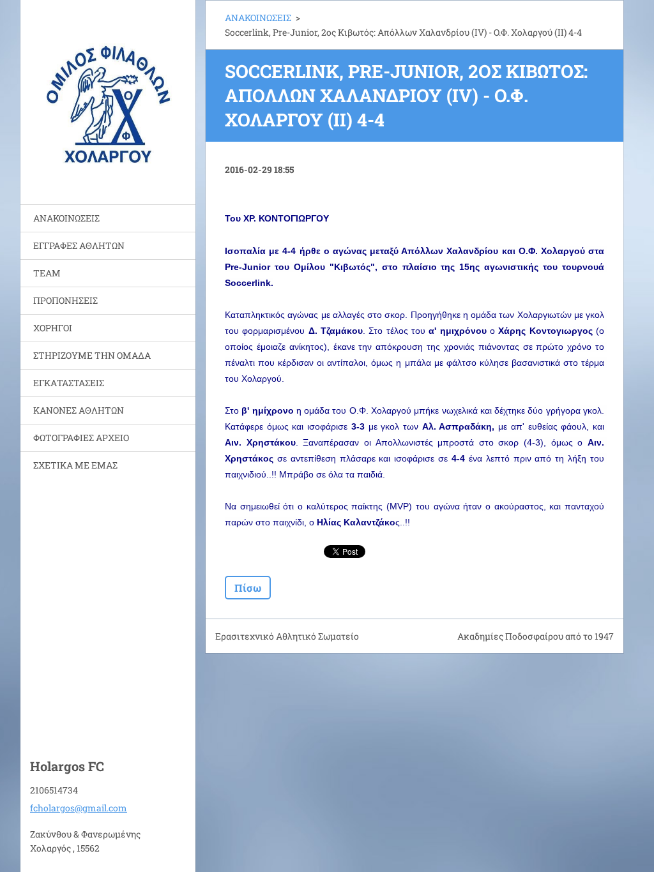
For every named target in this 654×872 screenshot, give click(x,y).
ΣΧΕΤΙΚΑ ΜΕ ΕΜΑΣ (75, 465)
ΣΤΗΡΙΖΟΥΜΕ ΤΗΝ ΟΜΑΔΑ (92, 355)
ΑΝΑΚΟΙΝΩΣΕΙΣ (66, 218)
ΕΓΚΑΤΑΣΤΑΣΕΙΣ (68, 383)
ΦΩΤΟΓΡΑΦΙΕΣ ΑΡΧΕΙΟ (81, 438)
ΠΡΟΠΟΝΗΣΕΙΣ (65, 300)
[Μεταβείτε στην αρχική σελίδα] (107, 94)
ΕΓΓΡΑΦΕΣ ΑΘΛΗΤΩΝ (79, 245)
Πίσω (247, 587)
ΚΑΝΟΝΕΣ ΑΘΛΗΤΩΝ (78, 410)
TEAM (47, 273)
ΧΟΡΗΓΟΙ (52, 328)
